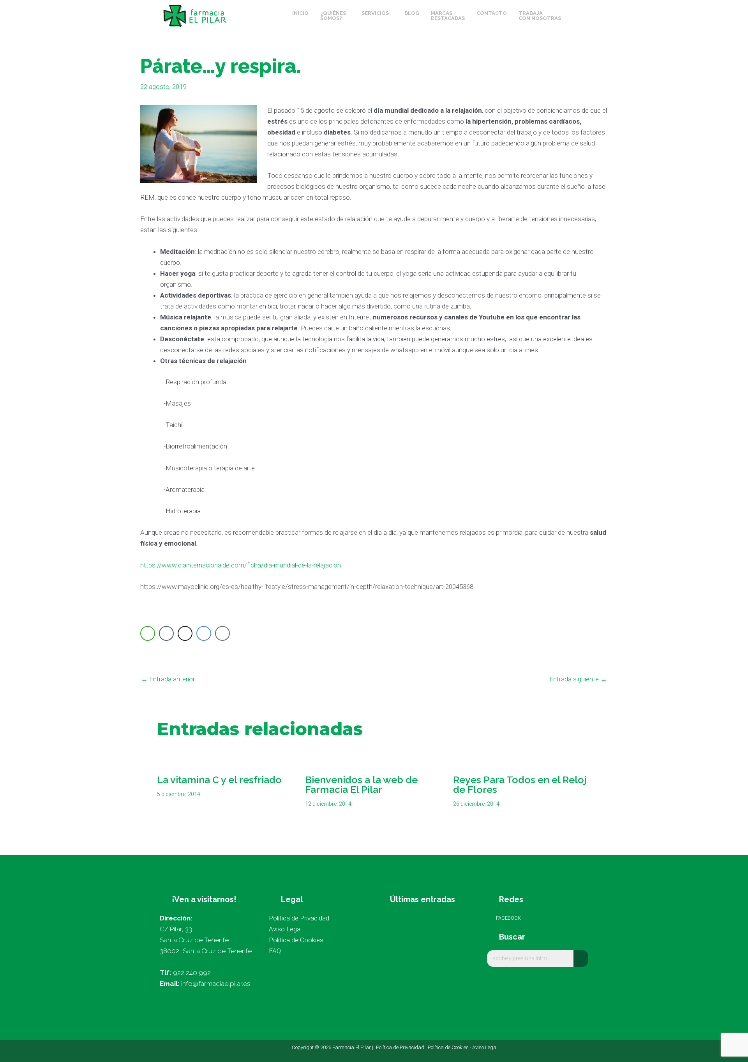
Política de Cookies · (450, 1047)
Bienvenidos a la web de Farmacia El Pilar (361, 784)
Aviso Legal (484, 1047)
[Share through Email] (222, 633)
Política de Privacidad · (402, 1047)
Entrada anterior (168, 679)
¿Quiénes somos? (333, 15)
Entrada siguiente (578, 679)
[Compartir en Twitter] (185, 633)
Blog (411, 13)
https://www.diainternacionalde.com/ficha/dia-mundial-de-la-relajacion (240, 565)
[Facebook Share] (166, 633)
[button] (335, 16)
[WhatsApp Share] (147, 633)
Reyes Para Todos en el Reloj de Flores (519, 784)
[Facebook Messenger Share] (203, 633)
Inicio (300, 13)
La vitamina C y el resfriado (219, 779)
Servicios (375, 13)
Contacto (491, 13)
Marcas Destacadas (448, 15)
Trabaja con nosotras (540, 15)
